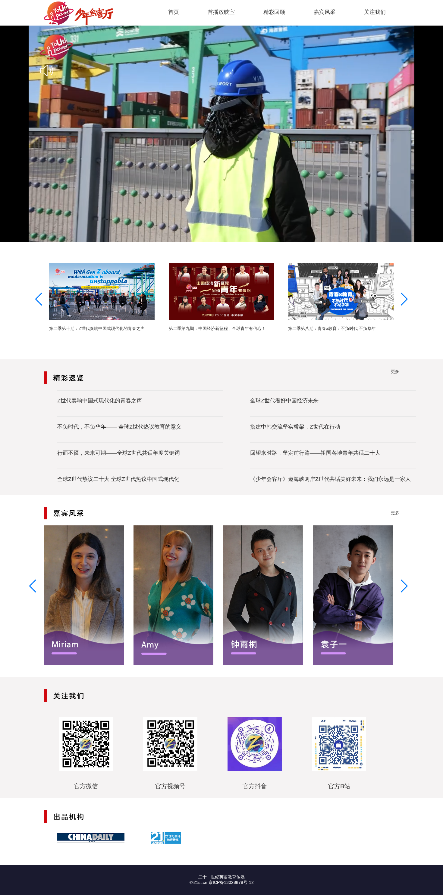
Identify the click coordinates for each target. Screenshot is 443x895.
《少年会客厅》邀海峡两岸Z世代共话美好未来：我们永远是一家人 (330, 479)
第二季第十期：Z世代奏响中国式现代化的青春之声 (97, 328)
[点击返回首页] (78, 13)
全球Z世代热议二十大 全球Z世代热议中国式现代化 (118, 479)
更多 (395, 371)
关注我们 (375, 12)
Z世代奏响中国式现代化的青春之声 (99, 401)
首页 (173, 12)
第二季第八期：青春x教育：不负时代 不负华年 (332, 328)
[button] (404, 299)
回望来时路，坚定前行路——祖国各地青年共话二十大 (315, 453)
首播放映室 (221, 12)
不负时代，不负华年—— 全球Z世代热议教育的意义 (119, 427)
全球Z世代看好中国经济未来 (284, 401)
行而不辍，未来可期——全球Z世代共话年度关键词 (118, 453)
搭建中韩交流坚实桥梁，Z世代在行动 (295, 427)
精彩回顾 (274, 12)
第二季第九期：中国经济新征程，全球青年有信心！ (217, 328)
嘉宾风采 (324, 12)
